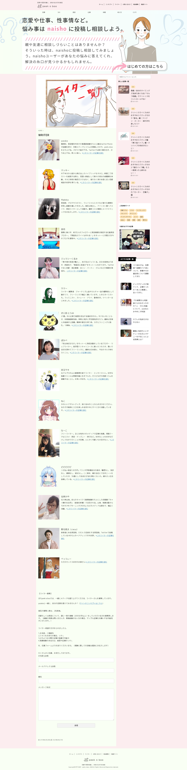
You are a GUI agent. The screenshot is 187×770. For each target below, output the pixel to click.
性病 (128, 220)
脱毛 (139, 220)
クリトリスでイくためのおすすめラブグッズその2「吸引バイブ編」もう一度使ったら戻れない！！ (140, 167)
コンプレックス (140, 210)
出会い (123, 220)
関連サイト (144, 4)
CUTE (134, 12)
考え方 (119, 12)
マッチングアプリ (126, 217)
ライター (117, 4)
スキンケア (124, 213)
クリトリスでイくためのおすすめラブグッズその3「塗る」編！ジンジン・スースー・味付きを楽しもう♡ (140, 118)
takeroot (115, 767)
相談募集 (135, 4)
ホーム (101, 4)
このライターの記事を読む (93, 153)
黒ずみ (145, 220)
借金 (141, 217)
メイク (136, 217)
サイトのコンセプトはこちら (91, 603)
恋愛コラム (124, 210)
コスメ (132, 210)
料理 (104, 12)
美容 (74, 12)
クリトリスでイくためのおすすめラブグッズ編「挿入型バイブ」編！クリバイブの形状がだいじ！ (140, 143)
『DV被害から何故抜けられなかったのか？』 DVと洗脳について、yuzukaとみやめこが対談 (141, 306)
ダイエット (133, 213)
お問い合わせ (127, 4)
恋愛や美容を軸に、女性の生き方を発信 (93, 765)
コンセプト (109, 4)
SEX (59, 12)
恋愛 (43, 12)
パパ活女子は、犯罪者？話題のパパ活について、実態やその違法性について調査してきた (141, 271)
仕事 (89, 12)
